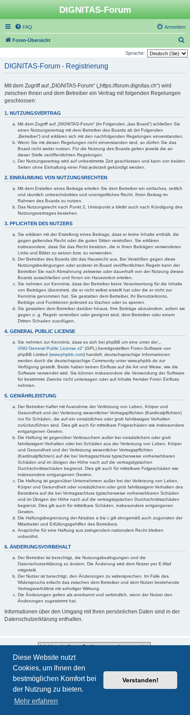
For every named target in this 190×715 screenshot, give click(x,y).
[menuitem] (23, 27)
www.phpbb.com (67, 354)
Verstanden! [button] (140, 680)
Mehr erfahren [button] (36, 701)
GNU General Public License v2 (50, 348)
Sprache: (135, 53)
